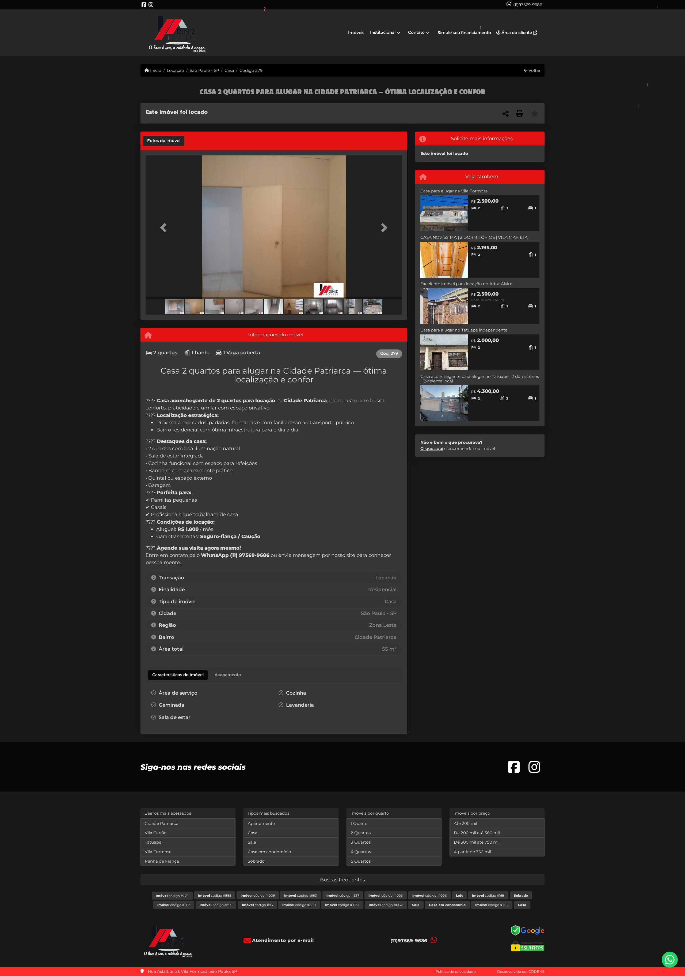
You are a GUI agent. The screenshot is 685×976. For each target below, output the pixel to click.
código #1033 (342, 905)
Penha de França (162, 861)
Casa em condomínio (269, 851)
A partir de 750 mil (472, 851)
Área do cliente (516, 32)
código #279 (172, 896)
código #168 (488, 895)
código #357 (342, 895)
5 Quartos (361, 861)
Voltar (534, 70)
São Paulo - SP (204, 70)
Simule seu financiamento (464, 32)
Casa (229, 70)
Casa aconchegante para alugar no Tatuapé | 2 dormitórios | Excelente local (479, 378)
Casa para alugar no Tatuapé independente (463, 330)
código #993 (300, 895)
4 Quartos (361, 851)
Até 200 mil (465, 823)
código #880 (299, 905)
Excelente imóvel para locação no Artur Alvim (466, 283)
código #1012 (491, 905)
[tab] (163, 141)
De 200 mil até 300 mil (477, 832)
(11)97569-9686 (527, 4)
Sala (252, 842)
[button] (165, 228)
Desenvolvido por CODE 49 (521, 971)
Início (155, 70)
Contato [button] (416, 32)
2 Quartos (361, 832)
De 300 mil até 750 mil (477, 842)
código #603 (173, 905)
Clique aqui (431, 448)
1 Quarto (359, 823)
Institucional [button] (382, 32)
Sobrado (256, 861)
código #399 (216, 905)
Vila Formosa (158, 851)
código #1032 (386, 905)
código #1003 (385, 895)
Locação (175, 70)
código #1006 (429, 895)
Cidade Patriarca (161, 823)
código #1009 (258, 895)
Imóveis (356, 32)
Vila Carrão (156, 832)
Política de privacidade (456, 971)
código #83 (257, 905)
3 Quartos (361, 842)
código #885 (214, 895)
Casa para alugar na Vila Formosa (454, 190)
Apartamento (261, 823)
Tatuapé (153, 842)
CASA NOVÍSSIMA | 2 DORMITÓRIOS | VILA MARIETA (474, 237)
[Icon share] (143, 5)
